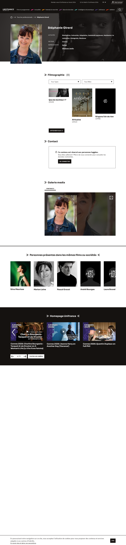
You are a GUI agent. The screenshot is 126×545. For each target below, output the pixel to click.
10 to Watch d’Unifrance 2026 (89, 2)
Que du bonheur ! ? (57, 100)
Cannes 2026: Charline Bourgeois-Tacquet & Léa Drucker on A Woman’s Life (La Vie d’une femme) (26, 346)
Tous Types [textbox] (54, 82)
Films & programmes (23, 10)
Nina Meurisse (17, 289)
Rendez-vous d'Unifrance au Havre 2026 (63, 2)
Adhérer (112, 10)
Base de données (68, 10)
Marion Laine (40, 289)
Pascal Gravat (63, 289)
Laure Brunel (109, 289)
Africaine (76, 120)
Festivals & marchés (51, 10)
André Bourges (87, 289)
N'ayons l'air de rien (104, 116)
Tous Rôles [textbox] (87, 82)
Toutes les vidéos (36, 356)
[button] (111, 198)
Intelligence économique (86, 10)
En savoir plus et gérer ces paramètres (23, 543)
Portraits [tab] (50, 188)
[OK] (113, 540)
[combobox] (65, 82)
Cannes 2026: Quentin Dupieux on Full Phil (99, 345)
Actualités (37, 10)
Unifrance (102, 10)
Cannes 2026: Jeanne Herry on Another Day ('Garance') (61, 345)
